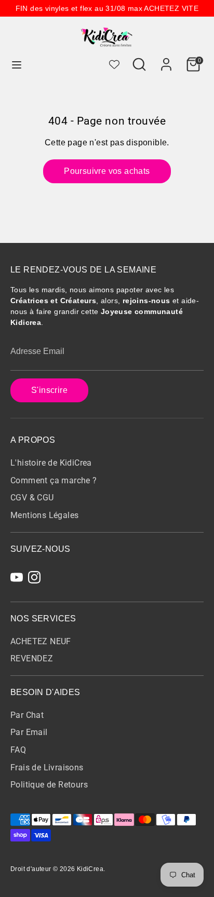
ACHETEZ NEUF (40, 641)
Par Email (29, 732)
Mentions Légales (44, 515)
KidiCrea (90, 869)
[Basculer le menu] (16, 64)
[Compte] (166, 60)
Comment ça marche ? (53, 480)
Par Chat (27, 715)
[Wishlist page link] (114, 64)
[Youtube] (16, 577)
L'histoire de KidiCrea (51, 463)
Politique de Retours (49, 785)
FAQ (18, 750)
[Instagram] (34, 577)
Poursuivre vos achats (107, 171)
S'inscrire (49, 390)
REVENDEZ (31, 658)
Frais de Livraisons (47, 767)
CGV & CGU (32, 497)
